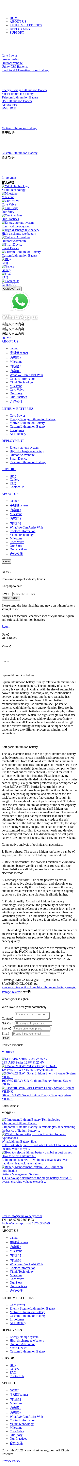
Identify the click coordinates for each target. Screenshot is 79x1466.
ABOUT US (18, 21)
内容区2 (15, 358)
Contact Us (17, 487)
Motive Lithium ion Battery (27, 423)
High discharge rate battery (27, 451)
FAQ (13, 483)
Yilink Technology (22, 382)
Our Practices (18, 397)
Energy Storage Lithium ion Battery (33, 419)
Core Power (17, 415)
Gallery (14, 479)
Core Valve (17, 389)
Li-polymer (17, 430)
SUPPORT (17, 32)
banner (14, 348)
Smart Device (18, 458)
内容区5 (15, 366)
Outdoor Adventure (22, 455)
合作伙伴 (16, 401)
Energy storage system (24, 447)
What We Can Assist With (26, 375)
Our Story (16, 393)
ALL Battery (18, 434)
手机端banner (19, 353)
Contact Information (22, 378)
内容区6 (15, 371)
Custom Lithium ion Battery (28, 426)
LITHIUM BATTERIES (26, 25)
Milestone (16, 361)
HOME (14, 18)
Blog (13, 476)
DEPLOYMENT (21, 29)
